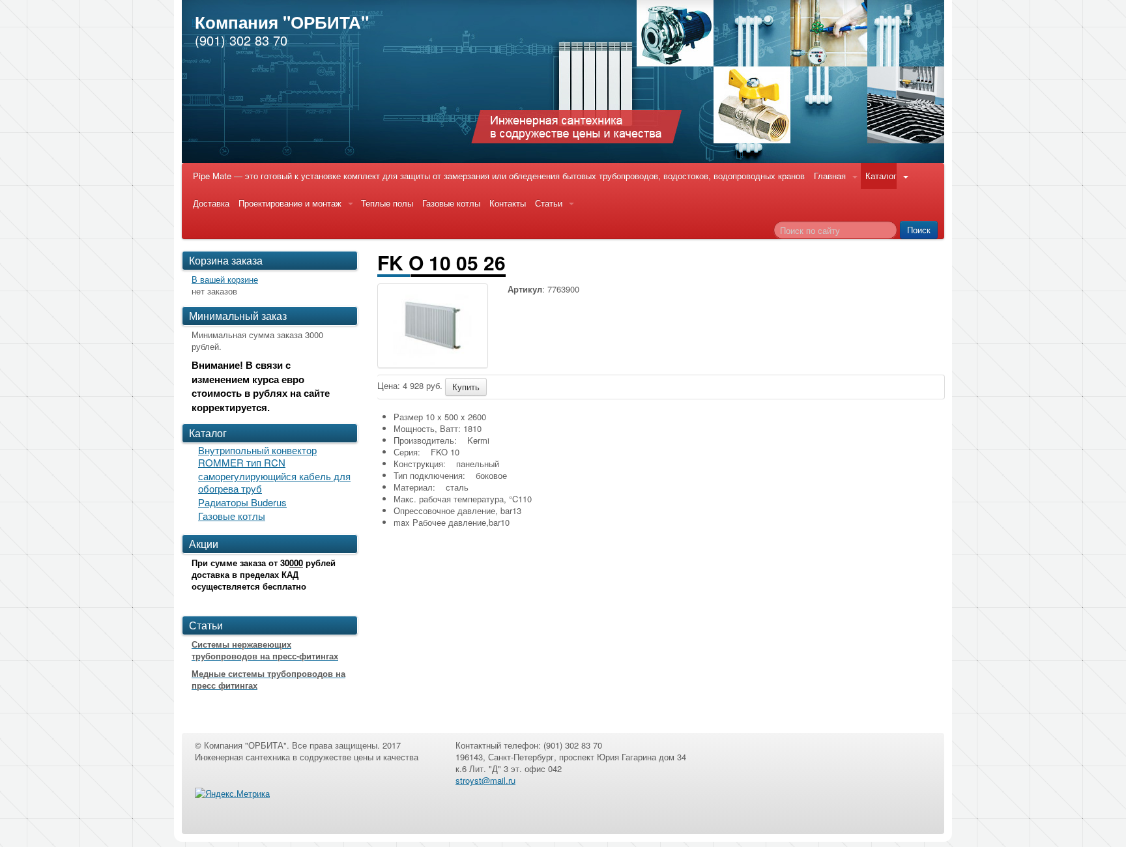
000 (296, 562)
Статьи (548, 203)
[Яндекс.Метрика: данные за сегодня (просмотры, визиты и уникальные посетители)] (232, 793)
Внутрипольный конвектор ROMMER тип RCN (257, 456)
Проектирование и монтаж (289, 203)
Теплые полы (387, 203)
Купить (466, 386)
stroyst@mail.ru (485, 780)
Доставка (211, 203)
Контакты (507, 203)
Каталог (881, 175)
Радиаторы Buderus (242, 502)
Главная (830, 175)
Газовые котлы (451, 203)
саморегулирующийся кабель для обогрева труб (274, 482)
